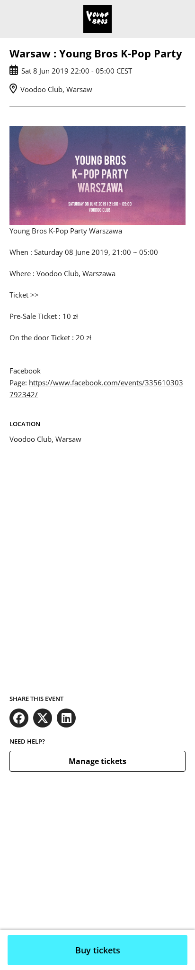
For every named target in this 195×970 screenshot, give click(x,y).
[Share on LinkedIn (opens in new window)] (66, 718)
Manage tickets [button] (97, 761)
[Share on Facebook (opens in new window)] (18, 718)
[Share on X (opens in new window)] (42, 718)
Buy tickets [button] (97, 950)
